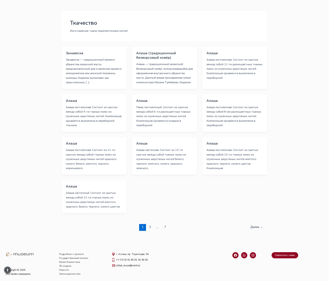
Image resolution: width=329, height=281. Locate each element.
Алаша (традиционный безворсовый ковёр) (156, 55)
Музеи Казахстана (69, 262)
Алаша (212, 53)
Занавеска (74, 53)
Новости (64, 270)
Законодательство (70, 274)
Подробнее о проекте (71, 254)
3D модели (65, 266)
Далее (256, 227)
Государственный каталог (73, 258)
